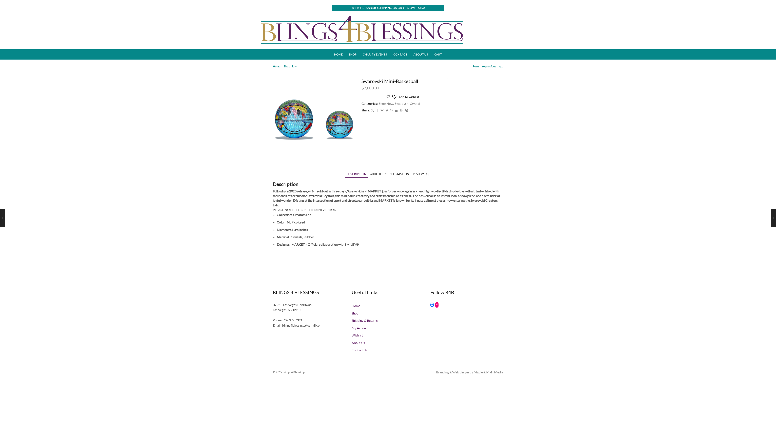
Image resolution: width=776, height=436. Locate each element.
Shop (353, 54)
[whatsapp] (401, 110)
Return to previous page (487, 66)
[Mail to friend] (391, 110)
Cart (438, 54)
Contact (400, 54)
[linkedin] (396, 110)
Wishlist (357, 335)
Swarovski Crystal (407, 103)
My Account (360, 328)
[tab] (356, 174)
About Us (420, 54)
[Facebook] (377, 110)
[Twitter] (372, 110)
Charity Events (375, 54)
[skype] (406, 110)
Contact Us (359, 350)
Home (338, 54)
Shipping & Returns (365, 320)
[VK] (382, 110)
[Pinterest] (387, 110)
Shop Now (290, 66)
